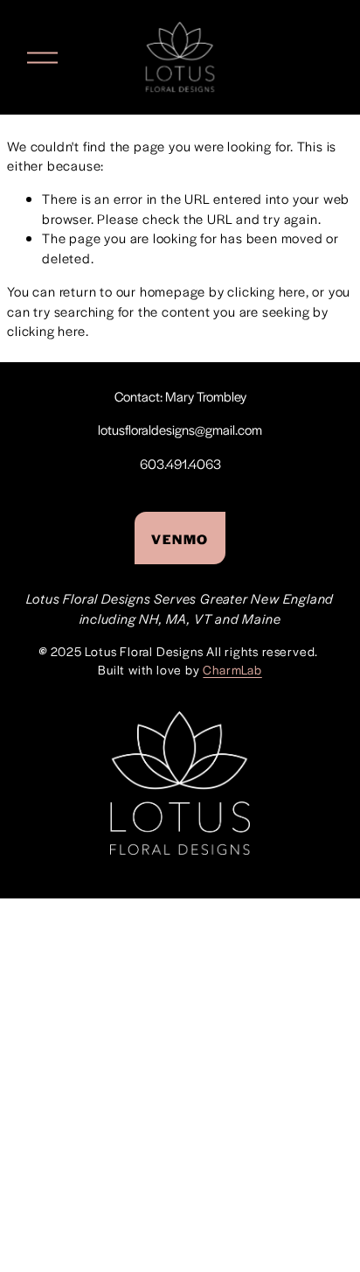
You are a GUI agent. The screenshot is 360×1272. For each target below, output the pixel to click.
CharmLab (232, 669)
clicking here (266, 291)
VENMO (180, 538)
